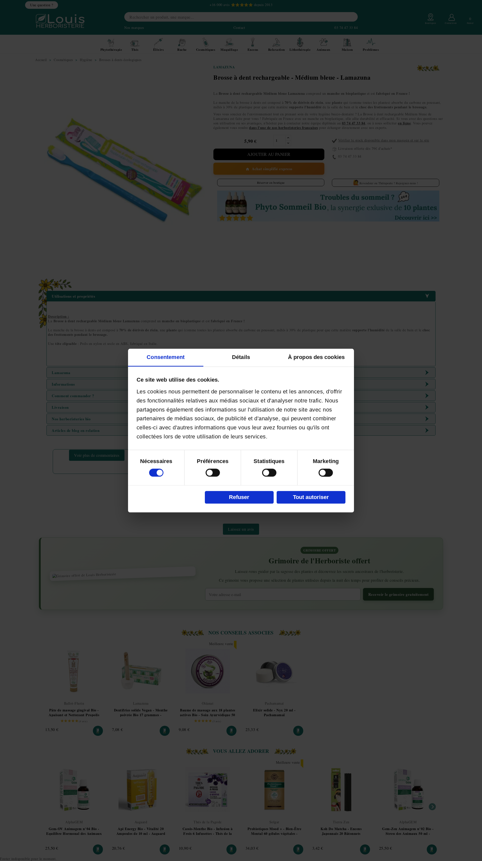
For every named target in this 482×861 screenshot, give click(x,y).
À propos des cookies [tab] (316, 357)
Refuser (239, 497)
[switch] (213, 473)
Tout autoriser (311, 497)
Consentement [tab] (166, 357)
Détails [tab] (241, 357)
